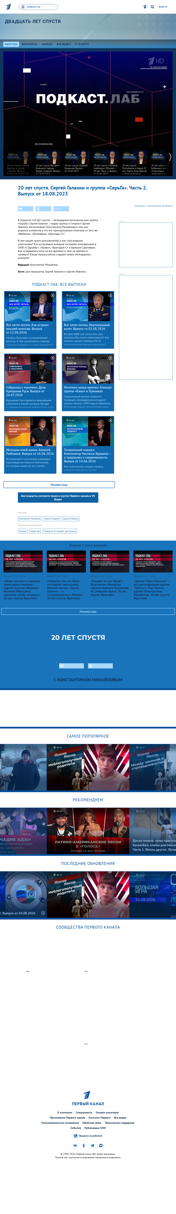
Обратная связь (91, 1122)
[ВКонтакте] (25, 208)
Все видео (120, 1117)
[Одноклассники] (43, 208)
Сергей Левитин (70, 518)
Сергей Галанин (51, 518)
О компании (64, 1112)
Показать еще (59, 484)
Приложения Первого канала (67, 1117)
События (75, 1128)
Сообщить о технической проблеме (153, 205)
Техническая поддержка (119, 1122)
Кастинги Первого (100, 1117)
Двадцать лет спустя (33, 21)
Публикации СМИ (95, 1128)
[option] (19, 161)
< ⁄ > (58, 208)
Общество (35, 531)
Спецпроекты (84, 1112)
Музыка (22, 531)
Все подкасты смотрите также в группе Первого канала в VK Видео (58, 497)
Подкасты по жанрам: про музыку (60, 531)
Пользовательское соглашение (60, 1122)
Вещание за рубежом (90, 1135)
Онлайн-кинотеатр (107, 1112)
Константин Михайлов (29, 518)
